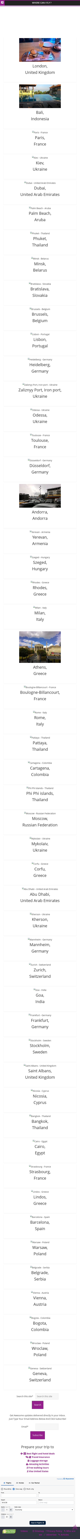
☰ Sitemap (38, 1531)
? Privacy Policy (54, 1531)
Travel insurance (40, 1457)
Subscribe (37, 1435)
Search (37, 1404)
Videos (24, 1531)
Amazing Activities (39, 1464)
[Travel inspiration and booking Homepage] (2, 2)
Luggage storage (38, 1460)
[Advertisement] (40, 21)
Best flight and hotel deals (40, 1453)
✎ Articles (63, 1534)
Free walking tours (38, 1467)
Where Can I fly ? (41, 2)
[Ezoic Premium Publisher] (9, 1532)
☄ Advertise (50, 1534)
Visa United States (38, 1471)
